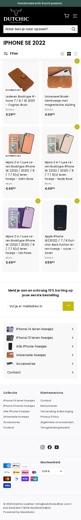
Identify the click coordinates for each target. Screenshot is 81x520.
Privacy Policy (49, 417)
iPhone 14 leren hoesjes (19, 400)
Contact (8, 427)
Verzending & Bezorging (56, 411)
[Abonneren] (68, 306)
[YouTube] (57, 447)
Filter (13, 54)
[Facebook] (50, 447)
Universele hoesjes (16, 417)
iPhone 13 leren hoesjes (19, 406)
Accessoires (11, 422)
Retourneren (48, 406)
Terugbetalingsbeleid (55, 427)
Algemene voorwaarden (57, 422)
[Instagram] (42, 447)
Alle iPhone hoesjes (16, 411)
